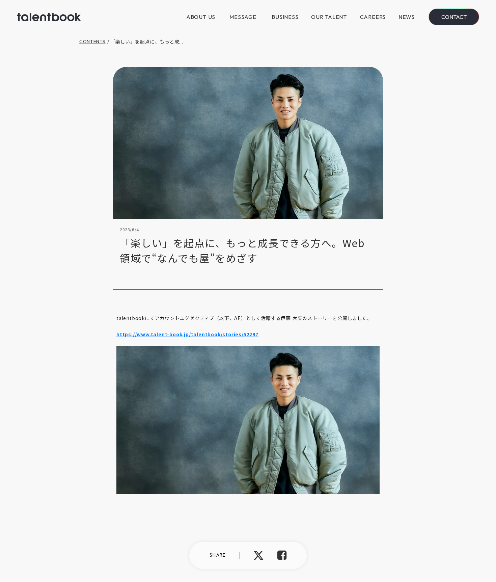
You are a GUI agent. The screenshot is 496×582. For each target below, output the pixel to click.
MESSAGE (242, 17)
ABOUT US (200, 17)
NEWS (406, 17)
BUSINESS (285, 17)
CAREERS (373, 17)
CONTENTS (92, 41)
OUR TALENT (329, 17)
